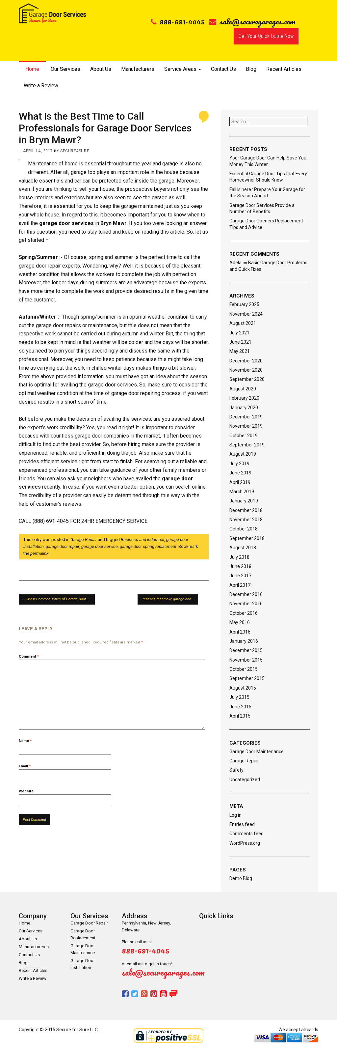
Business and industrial (142, 539)
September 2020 (247, 379)
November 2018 (246, 519)
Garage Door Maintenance (256, 751)
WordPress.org (244, 843)
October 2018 (243, 528)
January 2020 (243, 407)
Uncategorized (244, 779)
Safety (236, 770)
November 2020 (246, 370)
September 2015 (247, 678)
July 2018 (239, 557)
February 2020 (244, 398)
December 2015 (246, 650)
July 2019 (239, 463)
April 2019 (239, 482)
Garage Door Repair (89, 923)
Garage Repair (83, 539)
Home (32, 69)
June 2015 (240, 706)
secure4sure (74, 151)
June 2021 (240, 342)
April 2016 (239, 632)
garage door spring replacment (148, 546)
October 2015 (243, 669)
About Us (100, 69)
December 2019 (246, 416)
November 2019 (246, 426)
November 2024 (246, 314)
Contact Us (223, 69)
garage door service (99, 546)
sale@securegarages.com (257, 21)
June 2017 (240, 575)
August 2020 (242, 388)
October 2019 (243, 435)
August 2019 (242, 454)
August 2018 (242, 547)
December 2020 (246, 360)
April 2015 (239, 716)
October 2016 (243, 613)
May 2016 (239, 622)
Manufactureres (34, 946)
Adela (235, 262)
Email (25, 766)
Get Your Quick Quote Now (266, 36)
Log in (235, 815)
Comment (29, 656)
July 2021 (239, 332)
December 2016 (246, 594)
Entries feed (242, 824)
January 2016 (243, 641)
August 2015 (242, 688)
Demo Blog (240, 878)
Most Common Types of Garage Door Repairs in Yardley (59, 599)
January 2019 (243, 500)
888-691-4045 (182, 21)
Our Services (65, 69)
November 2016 (246, 603)
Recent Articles (283, 69)
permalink (39, 553)
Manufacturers (137, 69)
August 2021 (242, 323)
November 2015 (246, 660)
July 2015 (239, 697)
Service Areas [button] (181, 69)
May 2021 (239, 351)
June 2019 (240, 472)
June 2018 (240, 566)
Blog (251, 69)
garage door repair (62, 546)
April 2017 (239, 585)
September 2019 (247, 444)
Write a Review (41, 85)
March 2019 (241, 491)
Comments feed (246, 833)
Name (25, 741)
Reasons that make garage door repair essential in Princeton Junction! (170, 599)
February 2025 (244, 304)
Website (26, 791)
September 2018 (247, 538)
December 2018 (246, 510)
